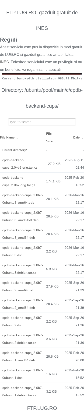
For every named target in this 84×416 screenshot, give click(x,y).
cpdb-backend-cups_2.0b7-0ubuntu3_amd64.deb (22, 233)
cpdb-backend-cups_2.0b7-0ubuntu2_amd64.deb (22, 303)
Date (76, 137)
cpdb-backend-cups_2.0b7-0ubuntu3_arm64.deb (22, 198)
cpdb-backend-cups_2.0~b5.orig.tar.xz (19, 163)
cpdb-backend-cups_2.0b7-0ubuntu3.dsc (22, 251)
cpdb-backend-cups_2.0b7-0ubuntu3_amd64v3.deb (22, 216)
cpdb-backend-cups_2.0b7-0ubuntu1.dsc (22, 374)
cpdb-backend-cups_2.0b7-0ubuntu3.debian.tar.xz (22, 268)
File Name (7, 137)
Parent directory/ (14, 150)
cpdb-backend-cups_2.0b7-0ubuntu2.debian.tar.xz (22, 339)
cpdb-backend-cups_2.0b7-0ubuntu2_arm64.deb (22, 286)
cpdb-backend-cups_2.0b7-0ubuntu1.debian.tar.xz (22, 391)
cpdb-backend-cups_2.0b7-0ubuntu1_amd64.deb (22, 356)
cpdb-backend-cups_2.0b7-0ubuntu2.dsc (22, 321)
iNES (4, 62)
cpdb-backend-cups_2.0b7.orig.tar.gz (18, 181)
